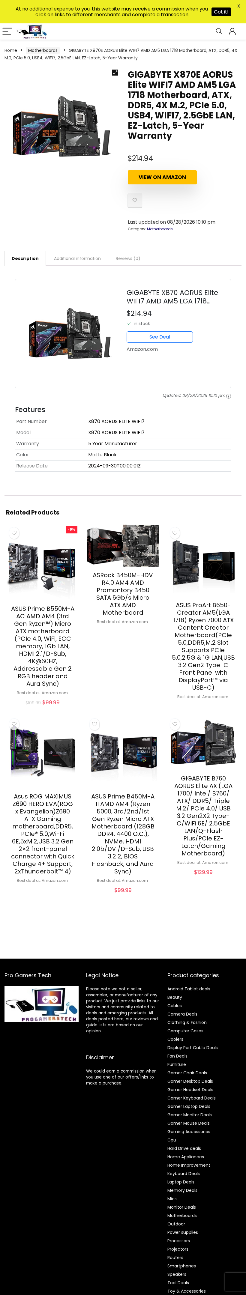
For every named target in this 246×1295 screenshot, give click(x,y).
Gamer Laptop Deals (188, 1106)
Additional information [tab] (77, 258)
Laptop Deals (180, 1182)
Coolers (175, 1039)
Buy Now (42, 709)
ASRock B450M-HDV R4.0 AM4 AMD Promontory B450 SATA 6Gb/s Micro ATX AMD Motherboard (123, 594)
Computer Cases (185, 1031)
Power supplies (182, 1232)
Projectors (177, 1249)
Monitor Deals (181, 1207)
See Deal (159, 336)
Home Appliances (185, 1157)
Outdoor (176, 1224)
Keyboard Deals (183, 1174)
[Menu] (7, 32)
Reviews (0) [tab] (128, 258)
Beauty (174, 997)
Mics (172, 1199)
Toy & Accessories (186, 1291)
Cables (174, 1006)
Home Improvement (188, 1165)
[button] (115, 73)
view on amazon (162, 177)
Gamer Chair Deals (187, 1073)
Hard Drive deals (184, 1148)
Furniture (176, 1064)
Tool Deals (178, 1283)
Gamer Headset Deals (190, 1090)
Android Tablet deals (188, 989)
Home (10, 50)
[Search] (219, 32)
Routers (175, 1258)
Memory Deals (182, 1190)
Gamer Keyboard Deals (191, 1098)
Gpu (171, 1140)
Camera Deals (182, 1014)
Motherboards (43, 50)
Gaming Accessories (188, 1132)
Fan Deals (177, 1056)
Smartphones (181, 1266)
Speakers (176, 1274)
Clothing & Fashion (187, 1022)
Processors (178, 1241)
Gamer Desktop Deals (190, 1081)
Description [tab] (25, 258)
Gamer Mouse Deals (188, 1123)
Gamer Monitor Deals (189, 1115)
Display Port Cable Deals (192, 1048)
